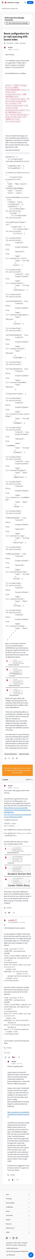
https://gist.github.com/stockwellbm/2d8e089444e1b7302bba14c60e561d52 (18, 1114)
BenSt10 (10, 47)
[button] (9, 43)
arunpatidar (11, 920)
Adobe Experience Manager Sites (10, 8)
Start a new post (24, 770)
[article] (17, 849)
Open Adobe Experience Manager (18, 23)
